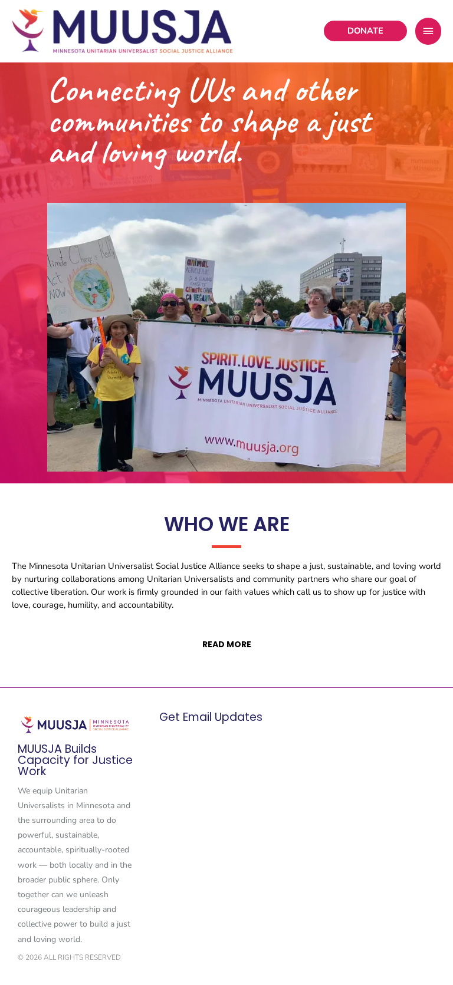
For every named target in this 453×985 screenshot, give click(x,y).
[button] (365, 31)
